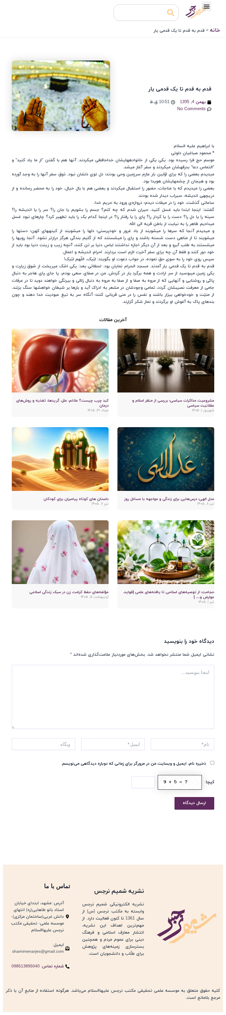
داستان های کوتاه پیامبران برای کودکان (76, 499)
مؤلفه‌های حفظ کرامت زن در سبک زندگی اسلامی (69, 592)
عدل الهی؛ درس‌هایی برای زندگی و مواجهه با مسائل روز (169, 499)
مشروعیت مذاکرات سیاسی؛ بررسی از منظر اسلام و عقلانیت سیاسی (173, 403)
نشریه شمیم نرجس (119, 891)
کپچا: (209, 782)
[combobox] (146, 12)
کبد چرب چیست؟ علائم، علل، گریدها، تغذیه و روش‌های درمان (62, 403)
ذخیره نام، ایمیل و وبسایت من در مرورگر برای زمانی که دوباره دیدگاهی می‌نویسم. (133, 763)
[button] (206, 6)
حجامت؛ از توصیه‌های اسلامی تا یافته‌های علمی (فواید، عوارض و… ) (168, 595)
